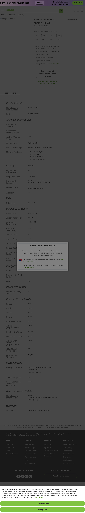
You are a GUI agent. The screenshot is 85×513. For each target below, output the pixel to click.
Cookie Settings (42, 503)
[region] (42, 499)
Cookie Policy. (39, 497)
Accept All (42, 509)
